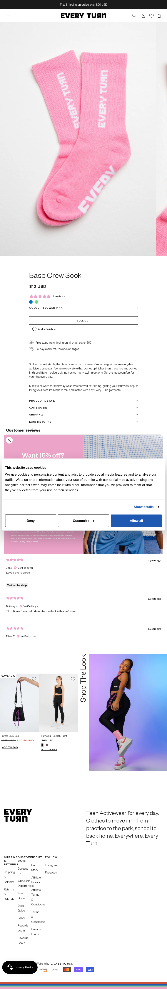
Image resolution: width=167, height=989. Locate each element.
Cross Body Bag (10, 735)
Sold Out (83, 320)
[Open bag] (159, 16)
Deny (31, 521)
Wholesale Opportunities (22, 883)
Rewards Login (22, 927)
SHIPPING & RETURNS (8, 860)
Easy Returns (40, 421)
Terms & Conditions (35, 916)
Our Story (34, 867)
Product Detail (42, 400)
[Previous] (5, 703)
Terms (35, 541)
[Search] (134, 16)
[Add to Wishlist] (34, 679)
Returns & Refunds (8, 894)
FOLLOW (49, 857)
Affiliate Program (35, 879)
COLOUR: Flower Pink (45, 307)
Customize (81, 521)
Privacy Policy (35, 931)
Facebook (49, 872)
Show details (144, 507)
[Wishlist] (151, 15)
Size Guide (21, 895)
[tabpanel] (83, 580)
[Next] (34, 703)
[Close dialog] (9, 440)
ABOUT (35, 857)
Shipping (36, 414)
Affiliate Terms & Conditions (35, 897)
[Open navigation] (8, 16)
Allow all (136, 521)
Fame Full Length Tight (54, 735)
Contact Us (22, 871)
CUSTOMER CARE (22, 858)
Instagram (49, 865)
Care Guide (38, 407)
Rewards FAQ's (22, 940)
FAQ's (21, 918)
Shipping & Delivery (8, 877)
